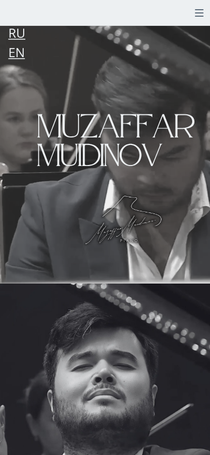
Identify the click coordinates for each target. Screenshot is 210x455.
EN (16, 52)
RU (16, 33)
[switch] (199, 12)
